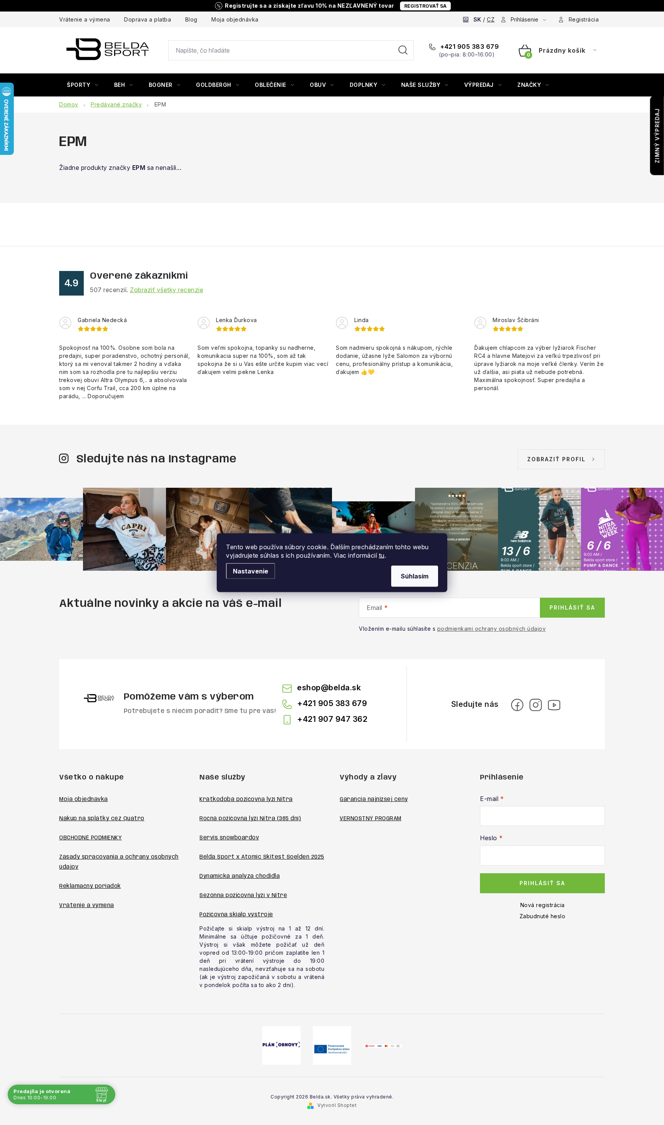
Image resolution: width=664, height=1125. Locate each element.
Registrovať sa (425, 6)
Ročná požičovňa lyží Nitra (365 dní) (250, 818)
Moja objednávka (235, 19)
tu (382, 555)
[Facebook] (517, 705)
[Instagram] (536, 705)
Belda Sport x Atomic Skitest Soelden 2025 (261, 857)
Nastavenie (250, 571)
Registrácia (584, 19)
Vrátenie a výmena (84, 19)
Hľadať (403, 50)
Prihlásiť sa (572, 607)
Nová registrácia (542, 905)
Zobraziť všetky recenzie (166, 290)
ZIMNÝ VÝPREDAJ (657, 135)
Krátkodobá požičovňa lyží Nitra (246, 799)
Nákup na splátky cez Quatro (101, 818)
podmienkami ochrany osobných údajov (491, 628)
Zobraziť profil (556, 459)
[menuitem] (82, 84)
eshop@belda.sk (329, 687)
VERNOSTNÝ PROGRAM (371, 818)
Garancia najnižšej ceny (374, 799)
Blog (191, 19)
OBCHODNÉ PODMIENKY (90, 838)
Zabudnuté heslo (543, 916)
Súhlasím (414, 576)
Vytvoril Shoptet (337, 1105)
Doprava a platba (147, 19)
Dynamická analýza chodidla (239, 876)
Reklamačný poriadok (90, 886)
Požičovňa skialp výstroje (236, 914)
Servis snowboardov (229, 838)
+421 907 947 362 (332, 719)
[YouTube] (554, 705)
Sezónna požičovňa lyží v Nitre (243, 895)
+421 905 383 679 (469, 46)
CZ (491, 19)
